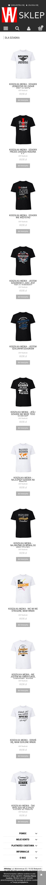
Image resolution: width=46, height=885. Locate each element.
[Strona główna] (23, 14)
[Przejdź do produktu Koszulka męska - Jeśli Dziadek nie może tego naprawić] (23, 392)
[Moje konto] (29, 28)
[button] (6, 28)
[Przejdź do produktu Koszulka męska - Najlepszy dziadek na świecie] (23, 457)
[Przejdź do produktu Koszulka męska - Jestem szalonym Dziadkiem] (23, 326)
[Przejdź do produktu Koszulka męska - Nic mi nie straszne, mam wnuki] (23, 589)
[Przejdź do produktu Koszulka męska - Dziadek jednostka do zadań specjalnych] (23, 64)
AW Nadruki (23, 90)
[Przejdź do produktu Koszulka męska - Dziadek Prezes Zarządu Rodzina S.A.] (23, 129)
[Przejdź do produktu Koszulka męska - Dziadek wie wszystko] (23, 195)
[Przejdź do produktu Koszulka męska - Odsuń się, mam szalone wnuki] (23, 720)
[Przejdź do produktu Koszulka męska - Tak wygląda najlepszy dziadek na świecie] (23, 785)
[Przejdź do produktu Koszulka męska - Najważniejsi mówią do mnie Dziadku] (23, 523)
